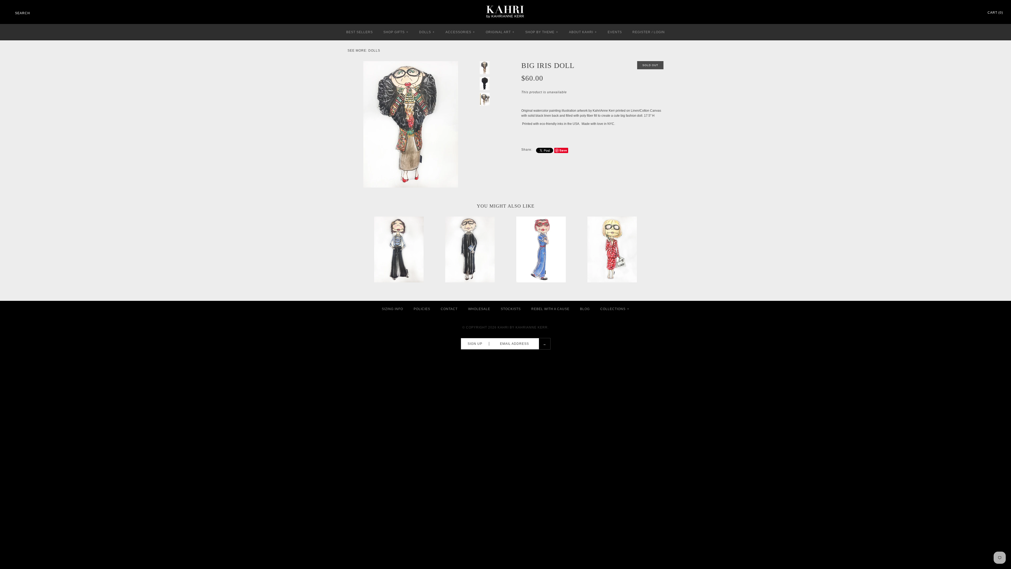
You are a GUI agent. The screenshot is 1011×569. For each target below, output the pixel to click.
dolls (374, 50)
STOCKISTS (511, 309)
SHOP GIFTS (395, 32)
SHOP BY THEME (541, 32)
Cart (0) (995, 12)
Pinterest (962, 13)
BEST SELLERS (359, 32)
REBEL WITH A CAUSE (550, 309)
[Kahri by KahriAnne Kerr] (505, 4)
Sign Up (475, 344)
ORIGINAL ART (500, 32)
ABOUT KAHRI (583, 32)
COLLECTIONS (614, 309)
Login (659, 32)
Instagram (969, 13)
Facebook (955, 13)
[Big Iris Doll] (410, 63)
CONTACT (449, 309)
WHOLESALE (479, 309)
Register (641, 32)
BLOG (585, 309)
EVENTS (615, 32)
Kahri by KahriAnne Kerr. (523, 327)
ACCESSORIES (460, 32)
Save (563, 150)
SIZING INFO (392, 309)
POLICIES (422, 309)
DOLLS (427, 32)
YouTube (976, 13)
